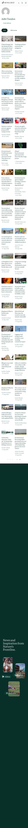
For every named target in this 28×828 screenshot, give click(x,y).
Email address (7, 23)
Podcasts (12, 693)
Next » (19, 459)
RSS (4, 30)
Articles (20, 675)
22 (17, 459)
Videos (7, 676)
